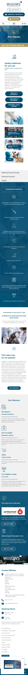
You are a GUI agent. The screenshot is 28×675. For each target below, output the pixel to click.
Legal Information (6, 644)
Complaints (4, 649)
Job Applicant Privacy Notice (8, 630)
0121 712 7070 (9, 599)
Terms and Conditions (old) (8, 635)
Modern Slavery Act (6, 640)
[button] (3, 24)
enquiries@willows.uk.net (11, 603)
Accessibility (4, 651)
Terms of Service (6, 633)
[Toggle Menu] (14, 23)
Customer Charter (6, 647)
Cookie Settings (5, 655)
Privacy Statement (6, 628)
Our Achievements (6, 637)
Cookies (4, 642)
